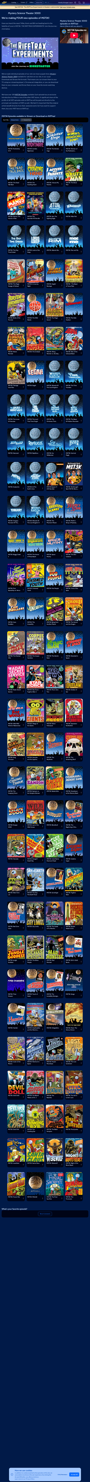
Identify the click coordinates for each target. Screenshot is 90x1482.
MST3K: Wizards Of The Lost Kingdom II (33, 522)
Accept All (74, 1474)
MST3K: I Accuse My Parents (53, 183)
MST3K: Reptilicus (32, 453)
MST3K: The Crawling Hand (31, 183)
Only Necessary (62, 1474)
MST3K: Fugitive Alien (71, 893)
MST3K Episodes (21, 95)
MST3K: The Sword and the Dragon (72, 623)
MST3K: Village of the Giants (32, 724)
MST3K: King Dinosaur (12, 758)
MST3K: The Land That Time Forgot (32, 420)
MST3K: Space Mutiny (51, 555)
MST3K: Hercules (13, 859)
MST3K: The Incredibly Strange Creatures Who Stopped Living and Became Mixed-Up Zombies (53, 995)
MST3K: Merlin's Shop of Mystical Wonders (71, 522)
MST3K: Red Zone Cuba (13, 927)
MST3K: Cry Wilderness (50, 454)
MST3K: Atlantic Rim (53, 250)
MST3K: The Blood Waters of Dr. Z (33, 1096)
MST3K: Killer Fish (71, 216)
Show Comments (45, 1214)
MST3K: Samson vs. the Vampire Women (33, 792)
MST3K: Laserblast (13, 1163)
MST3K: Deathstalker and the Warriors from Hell (33, 1029)
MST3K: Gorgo (70, 994)
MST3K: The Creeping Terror (12, 792)
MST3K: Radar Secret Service (14, 691)
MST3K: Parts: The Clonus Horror (71, 1029)
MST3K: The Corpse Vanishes (33, 657)
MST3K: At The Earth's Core (31, 488)
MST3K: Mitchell (32, 1197)
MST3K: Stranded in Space (72, 657)
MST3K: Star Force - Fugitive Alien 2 (33, 691)
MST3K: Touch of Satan (32, 995)
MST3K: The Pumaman (69, 1198)
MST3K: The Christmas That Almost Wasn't (51, 420)
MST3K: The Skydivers (50, 758)
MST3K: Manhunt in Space (33, 1062)
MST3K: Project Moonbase (51, 1062)
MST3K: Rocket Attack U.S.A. (70, 927)
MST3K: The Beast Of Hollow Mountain (72, 420)
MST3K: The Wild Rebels (32, 319)
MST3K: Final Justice (72, 1129)
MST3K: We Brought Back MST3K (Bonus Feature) (72, 488)
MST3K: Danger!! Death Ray (32, 860)
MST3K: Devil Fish (13, 1129)
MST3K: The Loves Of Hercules (13, 420)
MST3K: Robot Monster (12, 352)
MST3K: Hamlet (13, 1028)
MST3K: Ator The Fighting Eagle (52, 217)
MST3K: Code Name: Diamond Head (53, 860)
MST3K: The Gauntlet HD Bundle (33, 217)
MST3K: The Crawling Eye (31, 1130)
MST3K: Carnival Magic (71, 454)
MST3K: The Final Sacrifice (52, 1198)
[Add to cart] (22, 126)
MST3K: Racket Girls (53, 791)
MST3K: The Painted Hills (14, 657)
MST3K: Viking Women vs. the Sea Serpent (52, 353)
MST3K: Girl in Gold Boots (72, 961)
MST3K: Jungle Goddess (12, 961)
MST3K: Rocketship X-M (14, 150)
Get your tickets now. (67, 7)
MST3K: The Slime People (32, 961)
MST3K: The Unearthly (31, 623)
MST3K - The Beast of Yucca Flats (71, 285)
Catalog (13, 2)
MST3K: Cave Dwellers (12, 623)
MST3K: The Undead (33, 352)
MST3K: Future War (14, 1197)
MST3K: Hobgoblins (53, 1028)
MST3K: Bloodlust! (52, 825)
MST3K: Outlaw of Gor (71, 691)
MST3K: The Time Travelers (71, 386)
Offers (32, 2)
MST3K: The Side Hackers (71, 319)
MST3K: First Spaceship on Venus (14, 589)
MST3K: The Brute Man (71, 183)
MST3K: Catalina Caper (71, 860)
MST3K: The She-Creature (71, 555)
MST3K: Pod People (53, 588)
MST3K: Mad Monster (50, 961)
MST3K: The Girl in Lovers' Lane (71, 1096)
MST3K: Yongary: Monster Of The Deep (13, 522)
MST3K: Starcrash (13, 453)
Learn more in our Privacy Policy (24, 1479)
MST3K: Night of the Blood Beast (72, 1164)
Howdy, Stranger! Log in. (65, 2)
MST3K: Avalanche (13, 487)
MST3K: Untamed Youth (32, 589)
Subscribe (39, 2)
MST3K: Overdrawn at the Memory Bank (72, 792)
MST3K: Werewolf (52, 1163)
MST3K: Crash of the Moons (14, 1062)
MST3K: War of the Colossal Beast (71, 352)
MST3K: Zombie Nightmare (32, 150)
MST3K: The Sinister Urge (53, 150)
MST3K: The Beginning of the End (71, 826)
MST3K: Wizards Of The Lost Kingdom (52, 386)
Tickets (23, 2)
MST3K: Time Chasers (12, 995)
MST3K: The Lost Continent (71, 1062)
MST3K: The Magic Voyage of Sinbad (13, 285)
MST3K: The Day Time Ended (13, 251)
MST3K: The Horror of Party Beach (33, 555)
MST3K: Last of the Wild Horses (33, 826)
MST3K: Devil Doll (13, 1095)
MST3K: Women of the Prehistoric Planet (71, 150)
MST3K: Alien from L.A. (13, 893)
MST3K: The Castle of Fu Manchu (52, 927)
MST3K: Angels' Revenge (51, 285)
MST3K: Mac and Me (72, 250)
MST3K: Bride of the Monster (14, 319)
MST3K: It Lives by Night (32, 285)
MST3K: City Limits (33, 926)
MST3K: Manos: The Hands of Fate (14, 217)
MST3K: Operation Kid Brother (71, 724)
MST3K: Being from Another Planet (52, 623)
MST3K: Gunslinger (52, 892)
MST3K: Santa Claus (33, 1163)
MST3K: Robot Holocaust (51, 724)
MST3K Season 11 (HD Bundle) (52, 488)
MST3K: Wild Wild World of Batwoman (14, 724)
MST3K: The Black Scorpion (52, 1130)
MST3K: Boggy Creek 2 (14, 555)
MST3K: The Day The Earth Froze (32, 893)
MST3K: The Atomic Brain (53, 657)
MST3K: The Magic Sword (52, 319)
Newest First (27, 120)
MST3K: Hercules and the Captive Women (32, 758)
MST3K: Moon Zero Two (52, 691)
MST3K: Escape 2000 (12, 826)
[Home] (4, 2)
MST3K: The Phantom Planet (51, 522)
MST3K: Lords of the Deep (33, 251)
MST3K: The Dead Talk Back (13, 183)
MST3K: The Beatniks (50, 1096)
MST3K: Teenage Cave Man (13, 386)
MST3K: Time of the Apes (72, 589)
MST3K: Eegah (31, 385)
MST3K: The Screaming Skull (71, 758)
